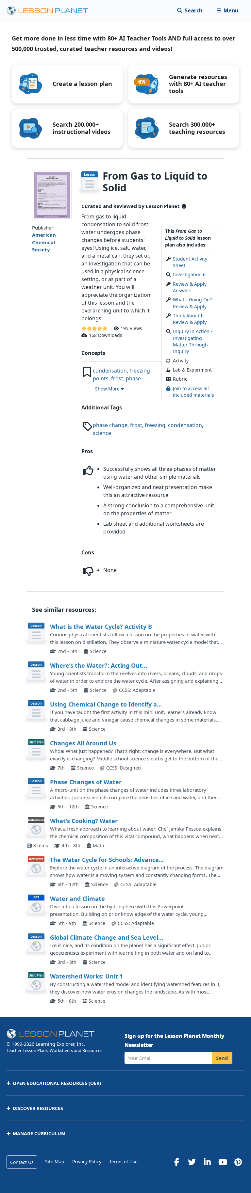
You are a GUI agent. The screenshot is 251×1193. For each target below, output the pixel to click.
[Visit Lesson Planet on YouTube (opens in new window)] (222, 1162)
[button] (227, 10)
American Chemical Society (44, 242)
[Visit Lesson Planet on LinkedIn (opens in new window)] (207, 1162)
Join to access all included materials (193, 391)
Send (222, 1058)
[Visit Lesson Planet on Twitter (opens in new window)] (191, 1162)
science (102, 433)
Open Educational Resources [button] (57, 1083)
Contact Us (22, 1162)
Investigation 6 (189, 274)
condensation (110, 370)
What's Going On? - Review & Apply (194, 302)
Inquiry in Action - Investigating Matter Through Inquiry (192, 341)
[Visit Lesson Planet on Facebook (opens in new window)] (176, 1162)
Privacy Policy (86, 1161)
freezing (155, 425)
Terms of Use (123, 1161)
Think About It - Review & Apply (190, 318)
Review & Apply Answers (190, 287)
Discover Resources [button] (38, 1108)
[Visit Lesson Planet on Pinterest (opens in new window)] (237, 1162)
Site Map (54, 1161)
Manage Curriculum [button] (39, 1133)
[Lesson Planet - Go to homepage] (51, 10)
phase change (110, 425)
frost (117, 378)
